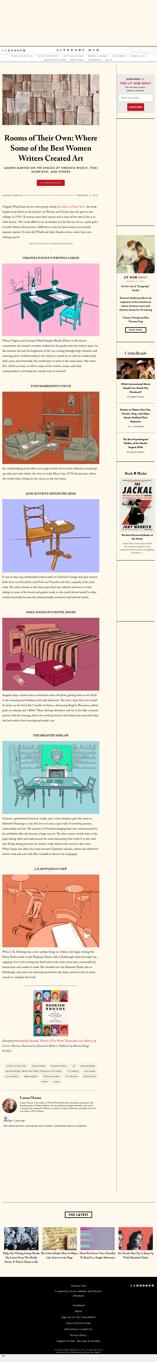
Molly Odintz (137, 452)
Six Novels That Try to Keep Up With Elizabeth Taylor (135, 1255)
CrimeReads (94, 60)
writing (57, 1081)
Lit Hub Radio (119, 56)
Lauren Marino (12, 195)
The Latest (78, 1215)
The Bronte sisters (51, 1076)
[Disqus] (50, 1153)
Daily (135, 277)
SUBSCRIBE (136, 107)
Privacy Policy (78, 1335)
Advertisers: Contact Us (78, 1329)
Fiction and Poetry (48, 56)
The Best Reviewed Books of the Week (137, 536)
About (78, 1311)
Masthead (78, 1305)
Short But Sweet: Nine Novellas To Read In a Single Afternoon (98, 1255)
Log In (109, 60)
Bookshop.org (77, 1352)
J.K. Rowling (73, 1071)
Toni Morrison (71, 1076)
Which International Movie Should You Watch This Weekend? (135, 387)
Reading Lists (138, 56)
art (74, 1065)
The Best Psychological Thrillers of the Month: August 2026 (135, 443)
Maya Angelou (31, 1076)
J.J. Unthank (137, 426)
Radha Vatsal (137, 397)
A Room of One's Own (16, 1065)
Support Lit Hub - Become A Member (78, 1341)
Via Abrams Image (51, 182)
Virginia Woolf (89, 1076)
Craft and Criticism (22, 56)
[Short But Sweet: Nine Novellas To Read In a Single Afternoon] (97, 1244)
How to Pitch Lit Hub (78, 1323)
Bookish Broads (88, 1065)
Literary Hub (78, 50)
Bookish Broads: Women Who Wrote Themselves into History (56, 1041)
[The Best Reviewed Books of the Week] (137, 505)
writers (45, 1081)
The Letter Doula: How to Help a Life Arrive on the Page (59, 1255)
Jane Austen (90, 1071)
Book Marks (77, 60)
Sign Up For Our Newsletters (78, 1317)
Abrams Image (38, 1065)
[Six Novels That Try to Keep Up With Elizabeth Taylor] (136, 1244)
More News (136, 330)
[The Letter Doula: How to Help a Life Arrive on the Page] (59, 1244)
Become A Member (97, 56)
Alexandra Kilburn (59, 1065)
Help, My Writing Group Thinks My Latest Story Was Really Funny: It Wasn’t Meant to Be (21, 1258)
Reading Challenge (55, 60)
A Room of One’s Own (72, 207)
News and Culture (73, 56)
